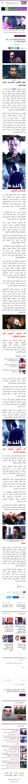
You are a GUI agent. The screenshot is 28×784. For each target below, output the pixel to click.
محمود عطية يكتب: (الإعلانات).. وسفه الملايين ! (20, 606)
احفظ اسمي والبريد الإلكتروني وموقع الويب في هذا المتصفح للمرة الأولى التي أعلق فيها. (14, 690)
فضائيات (15, 775)
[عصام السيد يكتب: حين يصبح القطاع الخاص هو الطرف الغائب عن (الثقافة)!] (23, 756)
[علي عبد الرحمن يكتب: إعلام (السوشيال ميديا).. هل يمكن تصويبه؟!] (23, 739)
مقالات (16, 36)
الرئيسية (20, 773)
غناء (10, 773)
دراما (24, 36)
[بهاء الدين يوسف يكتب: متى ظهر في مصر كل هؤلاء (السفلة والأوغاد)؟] (22, 366)
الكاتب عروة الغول (15, 592)
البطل (21, 592)
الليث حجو (8, 592)
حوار (24, 623)
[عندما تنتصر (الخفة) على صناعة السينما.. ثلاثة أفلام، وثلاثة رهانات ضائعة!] (23, 749)
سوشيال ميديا (7, 775)
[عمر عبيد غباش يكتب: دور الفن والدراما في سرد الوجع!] (22, 371)
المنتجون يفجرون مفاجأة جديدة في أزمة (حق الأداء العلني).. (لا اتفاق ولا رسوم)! (14, 717)
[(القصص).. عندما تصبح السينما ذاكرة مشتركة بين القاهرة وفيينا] (23, 731)
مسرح (21, 775)
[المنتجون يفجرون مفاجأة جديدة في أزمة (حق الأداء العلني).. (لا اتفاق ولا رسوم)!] (7, 638)
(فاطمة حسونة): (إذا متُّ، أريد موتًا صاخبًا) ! (8, 606)
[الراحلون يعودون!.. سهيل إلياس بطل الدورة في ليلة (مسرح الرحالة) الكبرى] (23, 764)
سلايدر (20, 36)
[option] (14, 713)
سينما (5, 773)
